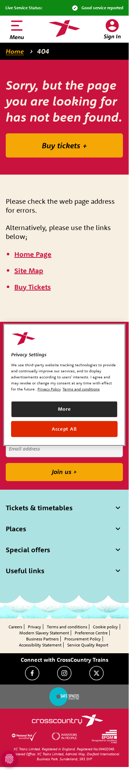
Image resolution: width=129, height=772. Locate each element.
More (64, 409)
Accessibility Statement (40, 645)
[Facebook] (32, 673)
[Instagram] (64, 673)
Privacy (34, 626)
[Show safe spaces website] (64, 696)
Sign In (112, 36)
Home (15, 51)
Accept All (64, 428)
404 (43, 51)
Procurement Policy (82, 638)
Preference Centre (91, 632)
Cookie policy (105, 626)
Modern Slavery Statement (44, 632)
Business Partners (42, 638)
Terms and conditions (67, 626)
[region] (64, 385)
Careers (15, 626)
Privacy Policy (49, 389)
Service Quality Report (87, 645)
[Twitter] (96, 673)
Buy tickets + (64, 145)
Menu (17, 37)
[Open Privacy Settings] (9, 759)
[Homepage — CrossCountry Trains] (64, 28)
